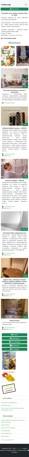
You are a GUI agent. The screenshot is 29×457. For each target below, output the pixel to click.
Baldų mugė (6, 5)
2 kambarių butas (6, 405)
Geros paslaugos (5, 430)
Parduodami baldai (9, 103)
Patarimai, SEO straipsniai (8, 427)
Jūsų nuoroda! (7, 440)
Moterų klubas (5, 436)
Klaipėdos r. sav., (7, 295)
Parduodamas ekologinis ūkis (9, 402)
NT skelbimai (8, 398)
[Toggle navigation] (26, 4)
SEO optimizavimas (6, 433)
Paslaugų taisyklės (11, 450)
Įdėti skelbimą (15, 9)
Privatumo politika (22, 450)
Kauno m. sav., (7, 155)
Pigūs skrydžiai (5, 425)
